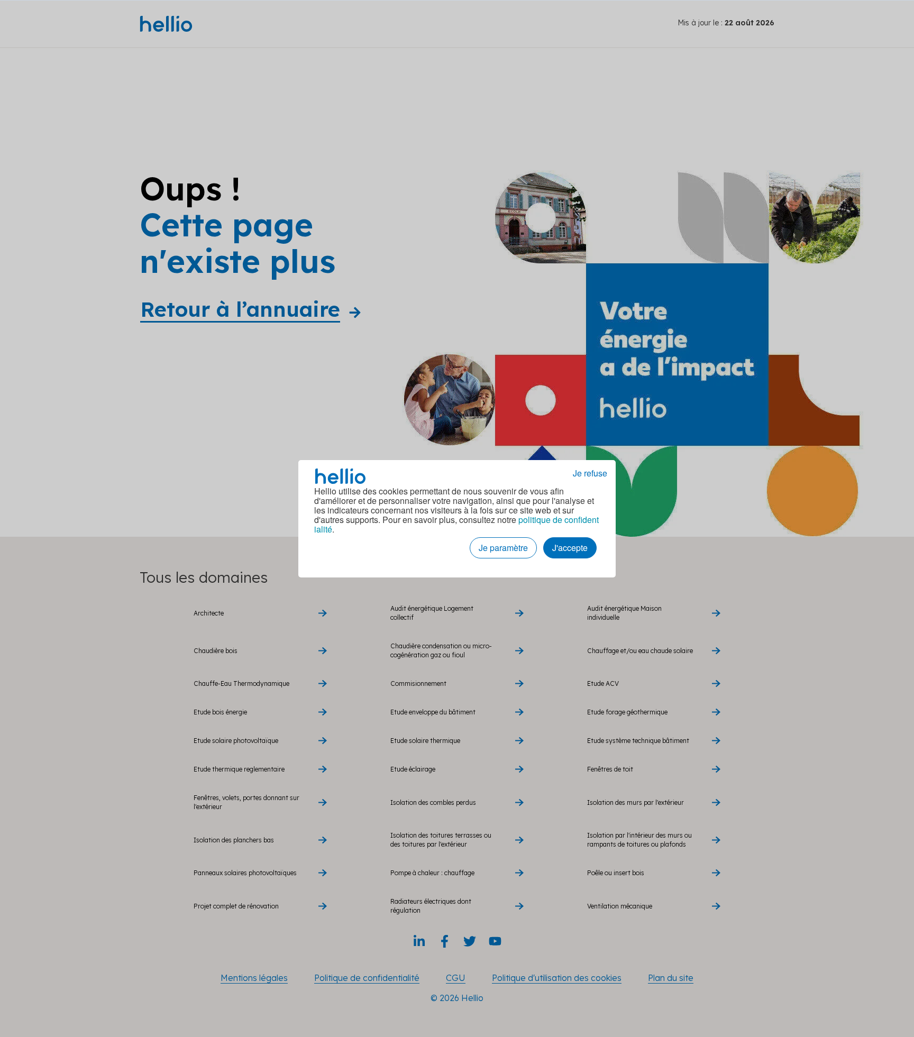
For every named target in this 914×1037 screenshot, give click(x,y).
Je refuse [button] (590, 473)
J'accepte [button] (570, 548)
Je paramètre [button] (503, 548)
